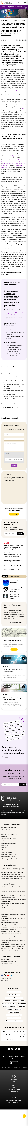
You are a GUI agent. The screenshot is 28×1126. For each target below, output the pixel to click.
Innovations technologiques (10, 407)
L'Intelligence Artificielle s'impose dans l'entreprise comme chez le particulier (11, 298)
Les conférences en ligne (9, 961)
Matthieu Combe (16, 33)
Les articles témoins (7, 964)
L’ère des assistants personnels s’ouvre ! (13, 384)
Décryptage (4, 20)
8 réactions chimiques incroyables (16, 582)
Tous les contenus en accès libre (10, 966)
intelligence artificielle (20, 91)
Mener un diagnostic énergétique (11, 931)
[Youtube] (8, 975)
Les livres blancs (6, 959)
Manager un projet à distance (10, 925)
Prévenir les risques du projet (10, 929)
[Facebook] (2, 975)
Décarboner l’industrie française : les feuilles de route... (13, 699)
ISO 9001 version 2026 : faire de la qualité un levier (13, 670)
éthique (24, 109)
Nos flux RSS (5, 980)
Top (4, 1032)
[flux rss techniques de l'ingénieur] (25, 40)
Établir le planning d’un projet (10, 922)
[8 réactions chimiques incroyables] (6, 583)
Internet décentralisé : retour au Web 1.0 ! (14, 390)
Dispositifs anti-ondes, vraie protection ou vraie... (16, 596)
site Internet (21, 89)
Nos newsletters (6, 978)
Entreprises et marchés (6, 35)
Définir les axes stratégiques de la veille (12, 948)
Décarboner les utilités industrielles (11, 934)
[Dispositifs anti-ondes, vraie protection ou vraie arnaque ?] (6, 596)
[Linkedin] (11, 975)
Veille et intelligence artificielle (10, 951)
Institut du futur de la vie (15, 162)
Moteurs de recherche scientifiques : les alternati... (16, 589)
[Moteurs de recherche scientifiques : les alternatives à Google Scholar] (6, 589)
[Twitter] (5, 975)
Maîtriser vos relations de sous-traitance (13, 903)
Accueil (3, 6)
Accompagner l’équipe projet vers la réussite (14, 927)
